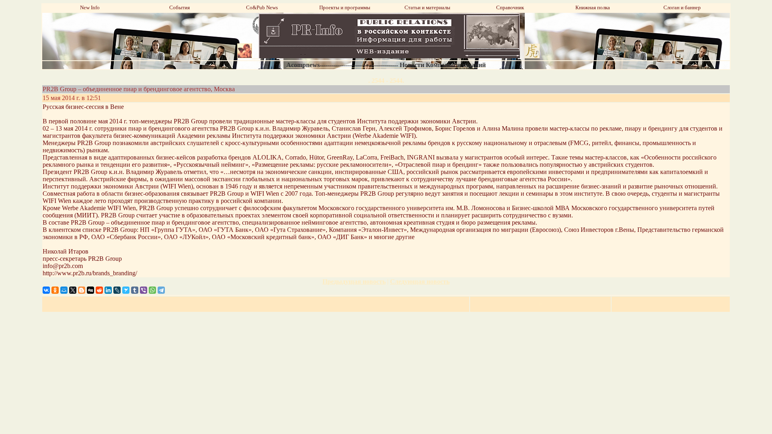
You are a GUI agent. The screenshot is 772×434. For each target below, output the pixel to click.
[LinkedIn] (108, 290)
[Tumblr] (134, 290)
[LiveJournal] (117, 290)
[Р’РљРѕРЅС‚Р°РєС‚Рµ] (46, 290)
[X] (72, 290)
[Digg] (90, 290)
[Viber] (143, 290)
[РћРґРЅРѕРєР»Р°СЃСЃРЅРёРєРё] (55, 290)
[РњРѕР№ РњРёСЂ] (64, 290)
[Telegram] (161, 290)
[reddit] (99, 290)
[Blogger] (81, 290)
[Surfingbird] (125, 290)
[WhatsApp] (152, 290)
